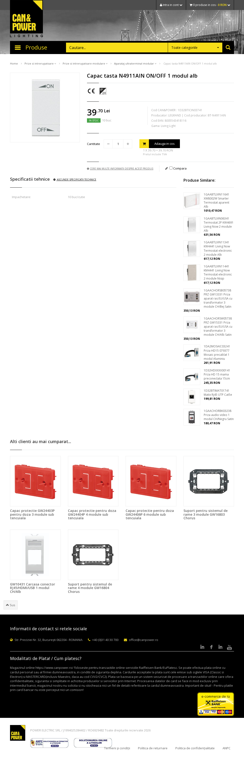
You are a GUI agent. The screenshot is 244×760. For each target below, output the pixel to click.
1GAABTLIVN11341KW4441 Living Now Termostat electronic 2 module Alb (218, 248)
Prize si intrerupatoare (39, 63)
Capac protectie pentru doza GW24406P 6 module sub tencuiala (150, 514)
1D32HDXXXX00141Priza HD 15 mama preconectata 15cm (217, 374)
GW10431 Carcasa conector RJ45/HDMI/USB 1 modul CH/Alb (32, 588)
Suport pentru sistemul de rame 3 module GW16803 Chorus (205, 514)
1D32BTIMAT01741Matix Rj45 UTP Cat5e (218, 393)
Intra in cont (170, 5)
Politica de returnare (153, 748)
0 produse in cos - (209, 5)
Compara (180, 168)
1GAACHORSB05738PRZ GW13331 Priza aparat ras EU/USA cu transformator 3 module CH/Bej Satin (218, 298)
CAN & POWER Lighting (26, 19)
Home (14, 63)
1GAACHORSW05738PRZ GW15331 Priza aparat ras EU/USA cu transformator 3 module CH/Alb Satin (218, 326)
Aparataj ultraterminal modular (134, 63)
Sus (12, 605)
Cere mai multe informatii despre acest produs (121, 168)
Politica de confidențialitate (195, 748)
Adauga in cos (164, 143)
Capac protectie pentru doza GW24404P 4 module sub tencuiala (92, 514)
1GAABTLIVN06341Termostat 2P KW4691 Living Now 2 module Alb (219, 224)
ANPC (226, 748)
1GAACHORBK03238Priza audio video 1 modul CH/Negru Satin (219, 415)
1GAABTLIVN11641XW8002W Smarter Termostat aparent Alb (216, 200)
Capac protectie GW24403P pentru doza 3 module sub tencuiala (32, 514)
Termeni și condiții (117, 748)
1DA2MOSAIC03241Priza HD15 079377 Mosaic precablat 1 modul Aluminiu (217, 352)
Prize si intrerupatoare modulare (84, 63)
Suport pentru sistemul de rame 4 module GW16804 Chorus (90, 588)
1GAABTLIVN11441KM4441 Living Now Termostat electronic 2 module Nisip (218, 272)
